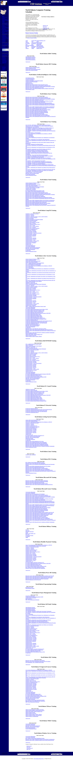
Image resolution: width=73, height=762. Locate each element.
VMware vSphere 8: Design (30, 712)
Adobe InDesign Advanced (30, 58)
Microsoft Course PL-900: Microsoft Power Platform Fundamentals (37, 445)
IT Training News (5, 54)
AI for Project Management (30, 78)
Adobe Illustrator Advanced (30, 56)
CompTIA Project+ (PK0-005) (31, 597)
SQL (26, 47)
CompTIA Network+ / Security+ (31, 297)
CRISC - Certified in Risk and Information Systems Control (36, 306)
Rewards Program (5, 51)
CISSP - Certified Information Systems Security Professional (36, 284)
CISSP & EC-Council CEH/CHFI (31, 283)
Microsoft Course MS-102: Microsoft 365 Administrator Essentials (37, 112)
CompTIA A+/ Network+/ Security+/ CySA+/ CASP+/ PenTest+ (37, 216)
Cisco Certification (5, 24)
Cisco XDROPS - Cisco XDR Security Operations (34, 171)
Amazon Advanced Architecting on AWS (32, 67)
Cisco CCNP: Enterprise (30, 136)
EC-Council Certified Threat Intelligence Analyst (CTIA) (35, 651)
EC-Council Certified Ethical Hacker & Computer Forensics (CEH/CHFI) (38, 313)
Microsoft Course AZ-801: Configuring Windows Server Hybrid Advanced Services (40, 107)
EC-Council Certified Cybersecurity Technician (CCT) (35, 311)
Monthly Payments (39, 45)
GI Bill (27, 532)
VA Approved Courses (40, 47)
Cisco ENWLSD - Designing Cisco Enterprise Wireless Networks (37, 151)
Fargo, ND (45, 26)
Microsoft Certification (4, 29)
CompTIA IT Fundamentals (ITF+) (31, 229)
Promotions (4, 48)
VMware (27, 48)
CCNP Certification (5, 27)
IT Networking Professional (30, 174)
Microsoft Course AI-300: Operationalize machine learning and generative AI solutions (40, 86)
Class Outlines (4, 19)
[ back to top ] (28, 61)
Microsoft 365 (38, 44)
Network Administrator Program (31, 175)
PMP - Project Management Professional (32, 599)
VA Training (28, 536)
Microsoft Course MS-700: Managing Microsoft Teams (35, 113)
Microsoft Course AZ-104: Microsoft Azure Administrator (35, 101)
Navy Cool (27, 534)
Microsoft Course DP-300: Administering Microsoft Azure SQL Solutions (38, 109)
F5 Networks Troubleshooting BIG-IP (32, 323)
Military (3, 21)
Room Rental (4, 55)
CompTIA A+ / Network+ (30, 215)
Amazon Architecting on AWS (31, 68)
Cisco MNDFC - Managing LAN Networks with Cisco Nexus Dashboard (38, 157)
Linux (27, 44)
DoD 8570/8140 (5, 23)
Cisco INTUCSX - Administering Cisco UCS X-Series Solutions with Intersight (39, 155)
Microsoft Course (28, 45)
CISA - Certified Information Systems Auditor (33, 263)
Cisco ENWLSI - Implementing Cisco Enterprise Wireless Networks (37, 152)
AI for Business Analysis (30, 77)
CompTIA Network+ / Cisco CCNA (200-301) (33, 172)
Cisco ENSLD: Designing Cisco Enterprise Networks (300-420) (36, 150)
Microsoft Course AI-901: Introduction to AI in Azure (35, 87)
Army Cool (27, 530)
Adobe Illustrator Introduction (31, 57)
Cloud (37, 41)
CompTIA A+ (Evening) (30, 214)
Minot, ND (28, 749)
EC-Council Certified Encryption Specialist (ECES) (34, 312)
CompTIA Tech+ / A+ (29, 244)
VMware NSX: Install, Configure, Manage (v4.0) (34, 334)
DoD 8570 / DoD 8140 (29, 531)
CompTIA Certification (4, 36)
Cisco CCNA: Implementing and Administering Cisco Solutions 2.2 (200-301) (39, 133)
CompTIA (27, 42)
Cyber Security (33, 42)
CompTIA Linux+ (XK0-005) (31, 230)
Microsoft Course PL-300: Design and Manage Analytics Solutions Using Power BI (40, 88)
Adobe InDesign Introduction (30, 59)
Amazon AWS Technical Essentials (31, 70)
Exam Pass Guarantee (4, 58)
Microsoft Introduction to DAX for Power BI (33, 579)
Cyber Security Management (30, 245)
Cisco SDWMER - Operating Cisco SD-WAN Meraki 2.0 (35, 163)
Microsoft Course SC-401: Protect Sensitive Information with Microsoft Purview (39, 329)
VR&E (3, 22)
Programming (33, 46)
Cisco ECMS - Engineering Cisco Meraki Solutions (34, 144)
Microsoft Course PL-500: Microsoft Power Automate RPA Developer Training (39, 514)
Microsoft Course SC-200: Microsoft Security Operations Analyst (37, 114)
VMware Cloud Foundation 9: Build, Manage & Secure (35, 710)
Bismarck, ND (45, 25)
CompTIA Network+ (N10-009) (31, 232)
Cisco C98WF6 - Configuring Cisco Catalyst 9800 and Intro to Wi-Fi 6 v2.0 (38, 128)
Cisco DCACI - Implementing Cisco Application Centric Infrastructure (37, 139)
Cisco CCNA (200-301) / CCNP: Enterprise (33, 132)
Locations (3, 46)
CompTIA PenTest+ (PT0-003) (31, 298)
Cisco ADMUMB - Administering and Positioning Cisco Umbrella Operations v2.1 (40, 127)
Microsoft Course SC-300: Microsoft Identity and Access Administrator (38, 115)
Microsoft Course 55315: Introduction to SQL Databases (35, 660)
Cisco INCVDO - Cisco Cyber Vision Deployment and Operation (37, 154)
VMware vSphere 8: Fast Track (31, 335)
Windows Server (39, 48)
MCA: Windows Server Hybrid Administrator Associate (35, 191)
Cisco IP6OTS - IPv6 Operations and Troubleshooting (35, 156)
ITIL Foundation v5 (29, 598)
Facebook (3, 67)
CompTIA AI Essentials (30, 79)
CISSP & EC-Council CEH (30, 282)
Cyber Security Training (4, 18)
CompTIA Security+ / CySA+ (31, 239)
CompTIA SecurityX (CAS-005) (31, 241)
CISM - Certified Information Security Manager (34, 281)
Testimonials (4, 61)
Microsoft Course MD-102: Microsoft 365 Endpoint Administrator (37, 111)
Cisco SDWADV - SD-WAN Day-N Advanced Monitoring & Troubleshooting (39, 162)
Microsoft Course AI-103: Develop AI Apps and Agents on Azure (37, 84)
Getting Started (39, 43)
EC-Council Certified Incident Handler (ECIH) (33, 315)
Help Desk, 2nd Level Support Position (32, 173)
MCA (32, 44)
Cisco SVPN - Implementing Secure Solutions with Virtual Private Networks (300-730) (40, 169)
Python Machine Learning (30, 89)
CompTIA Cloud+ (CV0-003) (31, 188)
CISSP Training (4, 33)
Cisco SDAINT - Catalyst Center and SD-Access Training (35, 160)
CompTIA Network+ (4, 39)
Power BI (27, 46)
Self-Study (33, 47)
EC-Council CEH (5, 43)
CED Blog (4, 59)
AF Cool (27, 529)
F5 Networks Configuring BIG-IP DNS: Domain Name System (36, 321)
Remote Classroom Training (32, 32)
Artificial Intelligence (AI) (40, 40)
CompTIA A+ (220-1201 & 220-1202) (32, 213)
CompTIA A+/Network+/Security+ (31, 217)
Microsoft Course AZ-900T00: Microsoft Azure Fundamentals (36, 108)
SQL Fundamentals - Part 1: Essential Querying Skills (35, 662)
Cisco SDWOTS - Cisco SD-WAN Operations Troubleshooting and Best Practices (39, 164)
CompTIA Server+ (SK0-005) (31, 189)
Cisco (32, 41)
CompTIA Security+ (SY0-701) (31, 238)
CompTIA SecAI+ (29, 82)
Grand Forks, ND (46, 28)
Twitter (3, 69)
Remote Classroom (5, 20)
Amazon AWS (33, 40)
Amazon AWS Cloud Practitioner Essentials (33, 69)
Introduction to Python (29, 83)
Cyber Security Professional (30, 246)
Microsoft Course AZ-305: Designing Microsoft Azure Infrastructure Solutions (39, 102)
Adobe (27, 40)
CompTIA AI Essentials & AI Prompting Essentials (34, 80)
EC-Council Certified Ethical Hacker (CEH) (33, 314)
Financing (4, 47)
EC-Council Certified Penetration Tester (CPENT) (34, 317)
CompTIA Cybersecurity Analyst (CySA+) (33, 224)
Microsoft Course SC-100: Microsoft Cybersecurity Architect (36, 328)
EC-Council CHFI (5, 44)
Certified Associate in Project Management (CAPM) (34, 596)
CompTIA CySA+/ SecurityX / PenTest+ (32, 228)
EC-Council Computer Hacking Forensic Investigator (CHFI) (36, 376)
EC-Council (28, 43)
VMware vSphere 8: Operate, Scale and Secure (34, 715)
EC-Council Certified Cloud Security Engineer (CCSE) (35, 190)
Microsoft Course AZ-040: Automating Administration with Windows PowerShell (39, 498)
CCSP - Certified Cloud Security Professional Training (35, 186)
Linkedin (3, 68)
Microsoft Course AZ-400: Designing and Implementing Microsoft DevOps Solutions (40, 103)
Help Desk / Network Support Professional (33, 247)
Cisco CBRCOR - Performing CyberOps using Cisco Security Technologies (38, 129)
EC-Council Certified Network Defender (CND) (34, 316)
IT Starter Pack (28, 250)
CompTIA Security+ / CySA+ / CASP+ (32, 240)
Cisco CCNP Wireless (29, 135)
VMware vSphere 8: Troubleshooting (32, 716)
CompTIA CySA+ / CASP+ (30, 225)
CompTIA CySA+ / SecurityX (31, 227)
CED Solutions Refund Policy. (39, 758)
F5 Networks (33, 43)
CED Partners (4, 60)
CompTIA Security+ (4, 41)
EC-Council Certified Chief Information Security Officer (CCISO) (37, 309)
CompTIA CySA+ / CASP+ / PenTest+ (32, 226)
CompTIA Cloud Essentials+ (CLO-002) (32, 187)
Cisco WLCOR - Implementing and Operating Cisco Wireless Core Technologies (39, 170)
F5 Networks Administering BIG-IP (32, 408)
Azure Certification (5, 30)
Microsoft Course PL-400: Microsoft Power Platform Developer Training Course (39, 513)
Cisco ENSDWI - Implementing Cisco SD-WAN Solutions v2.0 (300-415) (38, 149)
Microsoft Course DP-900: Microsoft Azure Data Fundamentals (36, 110)
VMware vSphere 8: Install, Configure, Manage (34, 336)
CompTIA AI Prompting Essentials (31, 81)
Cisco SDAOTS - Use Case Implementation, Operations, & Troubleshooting (38, 161)
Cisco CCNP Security (29, 134)
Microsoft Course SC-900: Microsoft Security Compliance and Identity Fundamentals (40, 332)
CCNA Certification (4, 26)
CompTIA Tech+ (28, 243)
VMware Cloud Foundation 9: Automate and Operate (35, 709)
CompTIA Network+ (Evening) (31, 231)
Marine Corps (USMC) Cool (30, 533)
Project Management (39, 46)
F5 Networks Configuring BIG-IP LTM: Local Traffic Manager (36, 322)
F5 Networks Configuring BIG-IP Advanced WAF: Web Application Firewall (39, 320)
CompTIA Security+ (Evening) (31, 237)
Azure (27, 41)
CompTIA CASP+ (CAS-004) (31, 221)
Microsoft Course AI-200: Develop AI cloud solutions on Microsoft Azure (38, 85)
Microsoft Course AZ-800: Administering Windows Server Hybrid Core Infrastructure (40, 106)
